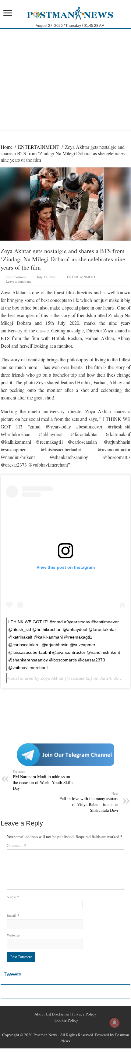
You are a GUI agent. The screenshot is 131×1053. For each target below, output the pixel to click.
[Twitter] (65, 1027)
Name (13, 897)
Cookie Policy (66, 1020)
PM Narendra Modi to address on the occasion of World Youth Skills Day (43, 780)
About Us (42, 1014)
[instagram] (80, 1027)
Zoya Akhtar (52, 678)
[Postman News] (65, 12)
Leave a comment (18, 281)
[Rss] (51, 1027)
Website (13, 935)
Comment (16, 845)
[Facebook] (58, 1027)
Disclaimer (60, 1014)
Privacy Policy (83, 1014)
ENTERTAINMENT (38, 147)
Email (13, 915)
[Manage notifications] (114, 1023)
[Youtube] (73, 1027)
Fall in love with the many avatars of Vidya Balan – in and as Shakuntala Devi (88, 802)
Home (6, 147)
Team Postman (16, 276)
